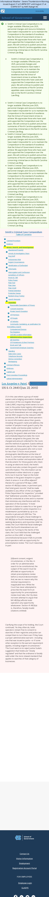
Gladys (25, 888)
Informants (12, 269)
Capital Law (11, 372)
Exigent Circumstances (16, 262)
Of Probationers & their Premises (22, 342)
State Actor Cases (14, 354)
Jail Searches (14, 340)
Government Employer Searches (22, 348)
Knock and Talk (15, 345)
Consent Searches (16, 309)
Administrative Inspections (21, 337)
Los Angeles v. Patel (14, 383)
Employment (24, 863)
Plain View (12, 285)
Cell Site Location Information (20, 335)
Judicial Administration (14, 378)
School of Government (17, 18)
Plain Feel (11, 283)
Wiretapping (12, 361)
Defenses (10, 368)
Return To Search (39, 383)
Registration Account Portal (24, 868)
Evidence (10, 244)
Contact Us (24, 854)
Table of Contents (24, 234)
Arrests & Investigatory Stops (18, 253)
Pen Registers (15, 332)
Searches (12, 303)
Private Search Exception (19, 311)
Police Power (13, 280)
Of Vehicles (14, 321)
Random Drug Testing (16, 296)
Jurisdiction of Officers (16, 275)
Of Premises (14, 315)
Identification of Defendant (18, 265)
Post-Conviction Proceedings (17, 375)
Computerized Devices (18, 329)
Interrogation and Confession (19, 272)
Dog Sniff (11, 256)
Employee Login (25, 883)
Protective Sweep (14, 293)
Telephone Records (15, 356)
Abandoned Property (15, 250)
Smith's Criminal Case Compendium (23, 232)
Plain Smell (12, 288)
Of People (14, 318)
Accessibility (40, 11)
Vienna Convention (15, 359)
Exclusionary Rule (14, 259)
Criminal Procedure (13, 241)
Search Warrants (14, 299)
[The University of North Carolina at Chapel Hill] (1, 11)
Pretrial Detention (14, 291)
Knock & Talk (13, 277)
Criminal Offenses (13, 365)
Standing (11, 351)
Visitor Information (24, 858)
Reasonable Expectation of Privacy (22, 305)
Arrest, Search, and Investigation (20, 247)
